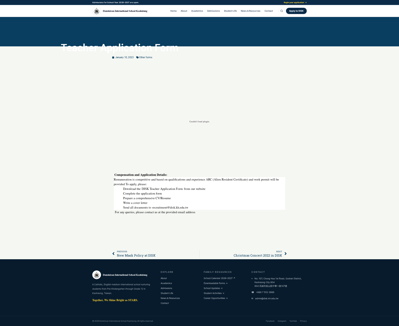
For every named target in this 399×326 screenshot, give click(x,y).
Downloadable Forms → (216, 283)
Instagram (282, 321)
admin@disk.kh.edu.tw (264, 298)
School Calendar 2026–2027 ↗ (219, 278)
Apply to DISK (296, 10)
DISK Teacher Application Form (162, 189)
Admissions (213, 10)
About (184, 10)
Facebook (270, 321)
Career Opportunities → (216, 298)
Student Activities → (214, 293)
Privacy (303, 321)
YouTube (293, 321)
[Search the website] (282, 11)
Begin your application (295, 2)
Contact (268, 10)
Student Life (230, 10)
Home (173, 10)
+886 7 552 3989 (262, 292)
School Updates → (213, 288)
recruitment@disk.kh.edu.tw (170, 207)
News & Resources (250, 10)
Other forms (145, 57)
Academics (197, 10)
